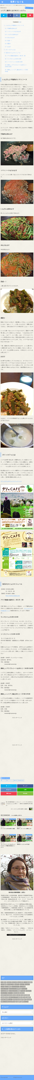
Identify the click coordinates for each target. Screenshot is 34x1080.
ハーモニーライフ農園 (14, 990)
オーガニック (10, 984)
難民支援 (22, 780)
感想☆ (8, 43)
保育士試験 (16, 993)
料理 (16, 780)
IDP (5, 982)
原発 (14, 995)
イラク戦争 (3, 984)
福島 (22, 999)
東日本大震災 (16, 999)
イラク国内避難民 (28, 982)
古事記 (18, 995)
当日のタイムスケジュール (12, 52)
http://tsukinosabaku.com (13, 595)
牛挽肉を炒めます (11, 28)
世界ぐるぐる (17, 1)
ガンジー (22, 984)
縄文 (25, 999)
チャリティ (10, 780)
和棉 (22, 995)
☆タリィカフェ (5, 778)
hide (20, 22)
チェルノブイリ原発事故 (14, 988)
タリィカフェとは (9, 49)
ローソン (10, 993)
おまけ (8, 46)
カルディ (17, 984)
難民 (20, 1001)
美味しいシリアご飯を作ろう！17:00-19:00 (16, 70)
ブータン (23, 990)
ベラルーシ (28, 990)
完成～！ (8, 40)
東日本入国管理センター (6, 999)
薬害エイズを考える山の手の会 (8, 1001)
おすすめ (14, 982)
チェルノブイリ (4, 988)
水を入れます (10, 37)
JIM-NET (9, 982)
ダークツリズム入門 (18, 930)
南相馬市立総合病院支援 (6, 995)
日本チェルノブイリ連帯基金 (15, 997)
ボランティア (4, 993)
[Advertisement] (17, 730)
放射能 (2, 997)
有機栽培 (28, 997)
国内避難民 (26, 995)
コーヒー (27, 984)
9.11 (2, 982)
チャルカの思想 (4, 990)
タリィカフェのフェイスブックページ (11, 481)
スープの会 (22, 986)
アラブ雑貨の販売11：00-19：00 (15, 55)
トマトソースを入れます (13, 31)
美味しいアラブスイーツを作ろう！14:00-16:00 (16, 65)
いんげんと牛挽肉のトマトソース (14, 25)
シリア (3, 780)
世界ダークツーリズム (12, 928)
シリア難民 (7, 986)
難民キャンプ (25, 1001)
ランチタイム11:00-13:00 (13, 58)
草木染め (29, 999)
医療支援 (22, 993)
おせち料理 (20, 982)
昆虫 (24, 997)
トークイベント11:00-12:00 (13, 62)
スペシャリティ (15, 986)
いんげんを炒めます (11, 34)
